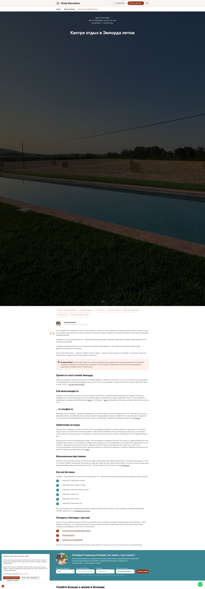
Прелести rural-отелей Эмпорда (67, 310)
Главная (58, 9)
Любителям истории (114, 310)
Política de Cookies (24, 573)
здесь (90, 400)
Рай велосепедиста (86, 310)
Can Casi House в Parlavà (76, 384)
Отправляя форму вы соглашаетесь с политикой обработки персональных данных (102, 575)
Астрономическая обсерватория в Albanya (76, 530)
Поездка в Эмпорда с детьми (79, 314)
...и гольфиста (100, 310)
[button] (136, 3)
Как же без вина (62, 314)
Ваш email (99, 568)
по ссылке (136, 418)
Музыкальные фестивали (131, 310)
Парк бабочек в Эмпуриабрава (72, 540)
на (75, 511)
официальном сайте (83, 511)
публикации (125, 465)
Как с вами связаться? (63, 568)
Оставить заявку (142, 571)
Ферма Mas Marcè (68, 535)
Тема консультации (122, 568)
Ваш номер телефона (82, 568)
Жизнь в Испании (69, 9)
